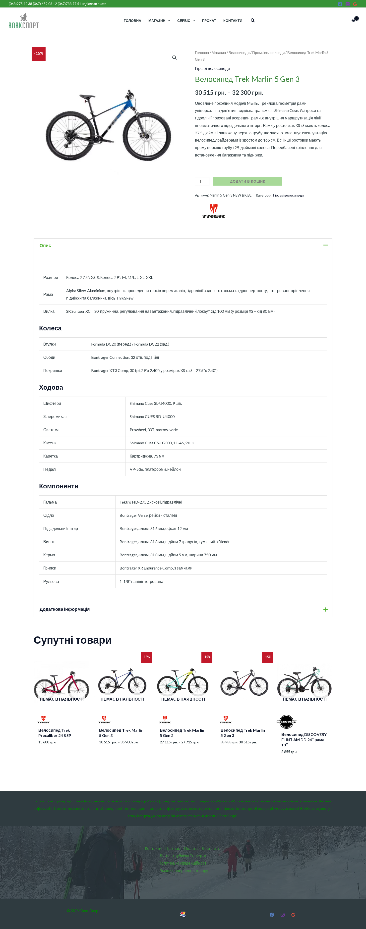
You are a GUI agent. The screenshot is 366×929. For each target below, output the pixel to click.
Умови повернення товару (184, 870)
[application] (167, 20)
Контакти (153, 848)
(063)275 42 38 (20, 4)
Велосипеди (239, 52)
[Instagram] (347, 4)
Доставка (210, 848)
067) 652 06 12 (45, 4)
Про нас (172, 848)
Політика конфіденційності (182, 863)
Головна (202, 52)
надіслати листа (94, 4)
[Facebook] (340, 4)
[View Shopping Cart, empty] (353, 20)
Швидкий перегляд (61, 720)
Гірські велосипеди (268, 52)
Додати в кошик (247, 181)
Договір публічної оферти (183, 855)
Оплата (191, 848)
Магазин (219, 52)
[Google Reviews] (355, 4)
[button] (253, 20)
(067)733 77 (69, 4)
